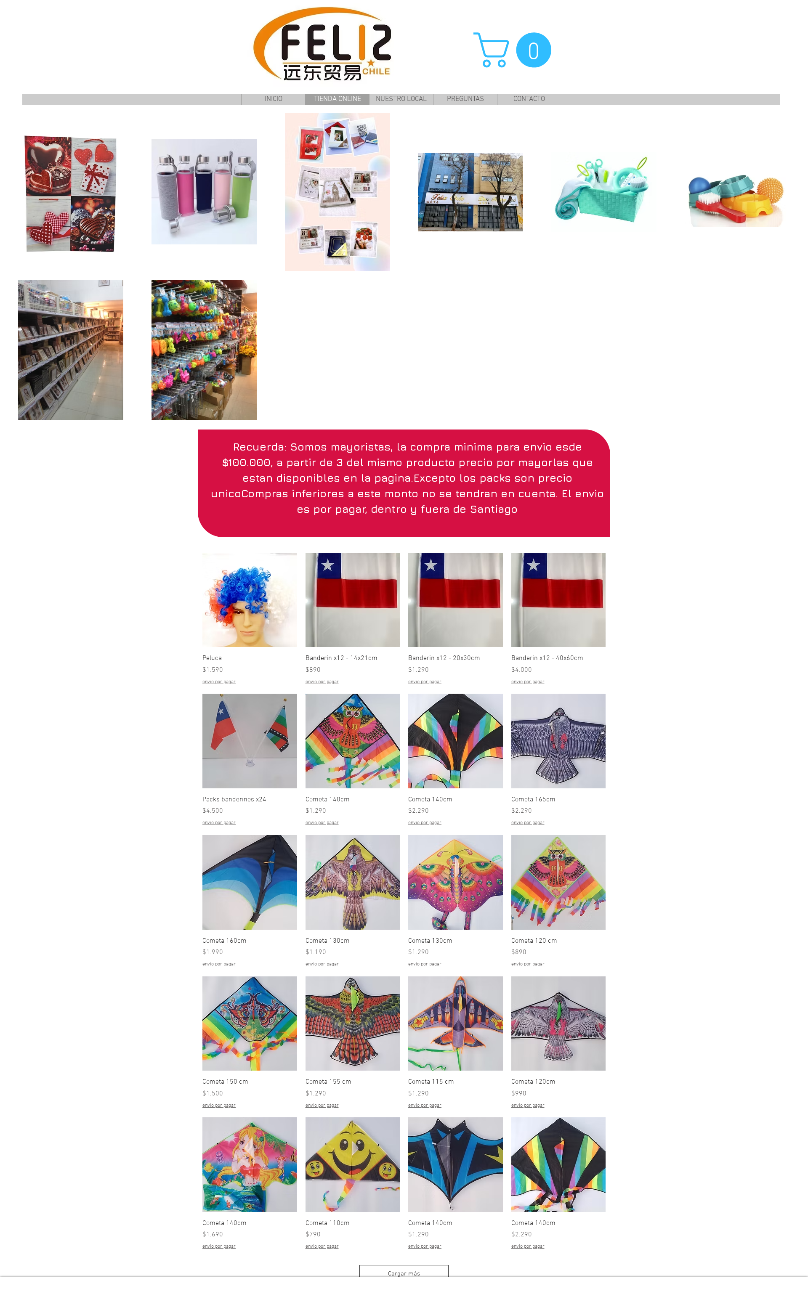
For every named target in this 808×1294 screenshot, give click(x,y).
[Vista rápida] (249, 600)
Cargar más (404, 1274)
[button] (516, 50)
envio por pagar (219, 682)
